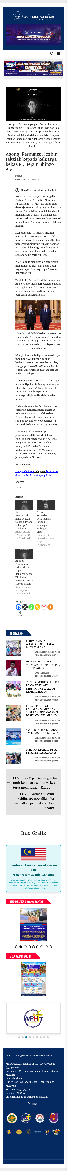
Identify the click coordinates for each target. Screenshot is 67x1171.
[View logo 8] (44, 1037)
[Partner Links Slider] (33, 1018)
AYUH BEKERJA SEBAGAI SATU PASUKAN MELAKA (42, 731)
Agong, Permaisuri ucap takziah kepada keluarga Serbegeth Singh (44, 522)
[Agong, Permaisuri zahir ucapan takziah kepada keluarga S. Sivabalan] (24, 505)
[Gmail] (44, 607)
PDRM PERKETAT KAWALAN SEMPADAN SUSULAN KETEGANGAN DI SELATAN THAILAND (42, 710)
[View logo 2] (23, 1037)
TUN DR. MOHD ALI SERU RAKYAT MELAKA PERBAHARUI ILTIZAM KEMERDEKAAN (42, 687)
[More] (50, 607)
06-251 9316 (18, 1093)
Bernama (18, 176)
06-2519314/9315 (20, 1089)
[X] (25, 607)
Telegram (40, 471)
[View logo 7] (41, 1037)
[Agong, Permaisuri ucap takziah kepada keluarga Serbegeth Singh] (46, 505)
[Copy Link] (37, 607)
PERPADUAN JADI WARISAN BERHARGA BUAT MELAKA (40, 644)
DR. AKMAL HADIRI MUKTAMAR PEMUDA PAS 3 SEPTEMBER (43, 664)
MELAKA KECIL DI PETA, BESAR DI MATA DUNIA (42, 751)
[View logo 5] (33, 1037)
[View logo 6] (37, 1037)
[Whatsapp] (31, 607)
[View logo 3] (26, 1037)
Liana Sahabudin (42, 672)
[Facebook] (18, 607)
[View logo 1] (19, 1037)
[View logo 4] (30, 1037)
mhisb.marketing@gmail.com (30, 1096)
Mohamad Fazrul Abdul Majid (47, 652)
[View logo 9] (48, 1037)
